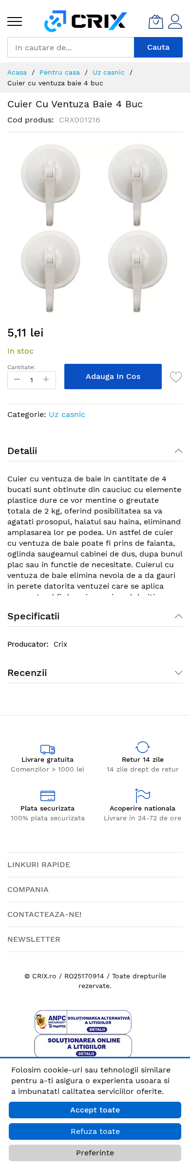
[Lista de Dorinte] (176, 376)
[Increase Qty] (46, 380)
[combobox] (70, 47)
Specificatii (33, 616)
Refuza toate (95, 1131)
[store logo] (85, 21)
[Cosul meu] (156, 21)
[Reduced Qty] (17, 380)
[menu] (14, 21)
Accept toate (95, 1109)
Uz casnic (67, 414)
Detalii (22, 450)
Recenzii (27, 672)
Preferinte (95, 1152)
